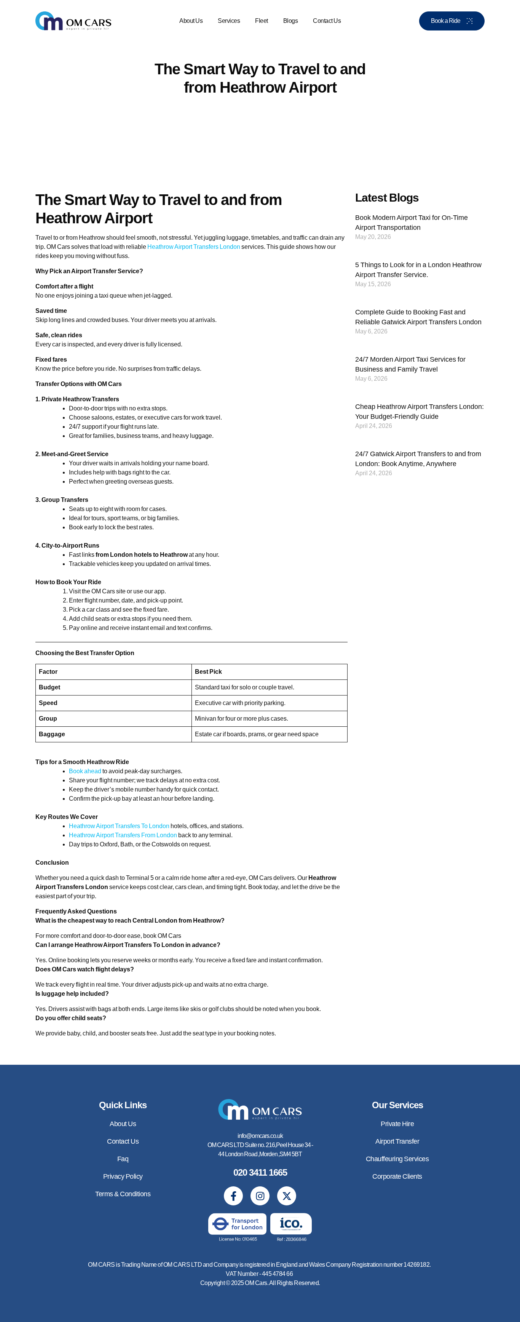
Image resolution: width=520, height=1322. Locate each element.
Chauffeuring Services (397, 1159)
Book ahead (85, 771)
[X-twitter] (286, 1195)
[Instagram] (260, 1195)
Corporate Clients (397, 1176)
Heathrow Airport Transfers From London (123, 835)
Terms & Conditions (122, 1194)
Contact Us (327, 21)
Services (229, 21)
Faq (123, 1159)
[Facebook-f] (233, 1195)
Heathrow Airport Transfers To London (119, 826)
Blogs (290, 21)
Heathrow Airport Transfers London (193, 247)
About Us (191, 21)
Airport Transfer (397, 1141)
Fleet (261, 21)
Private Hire (397, 1124)
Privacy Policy (123, 1176)
